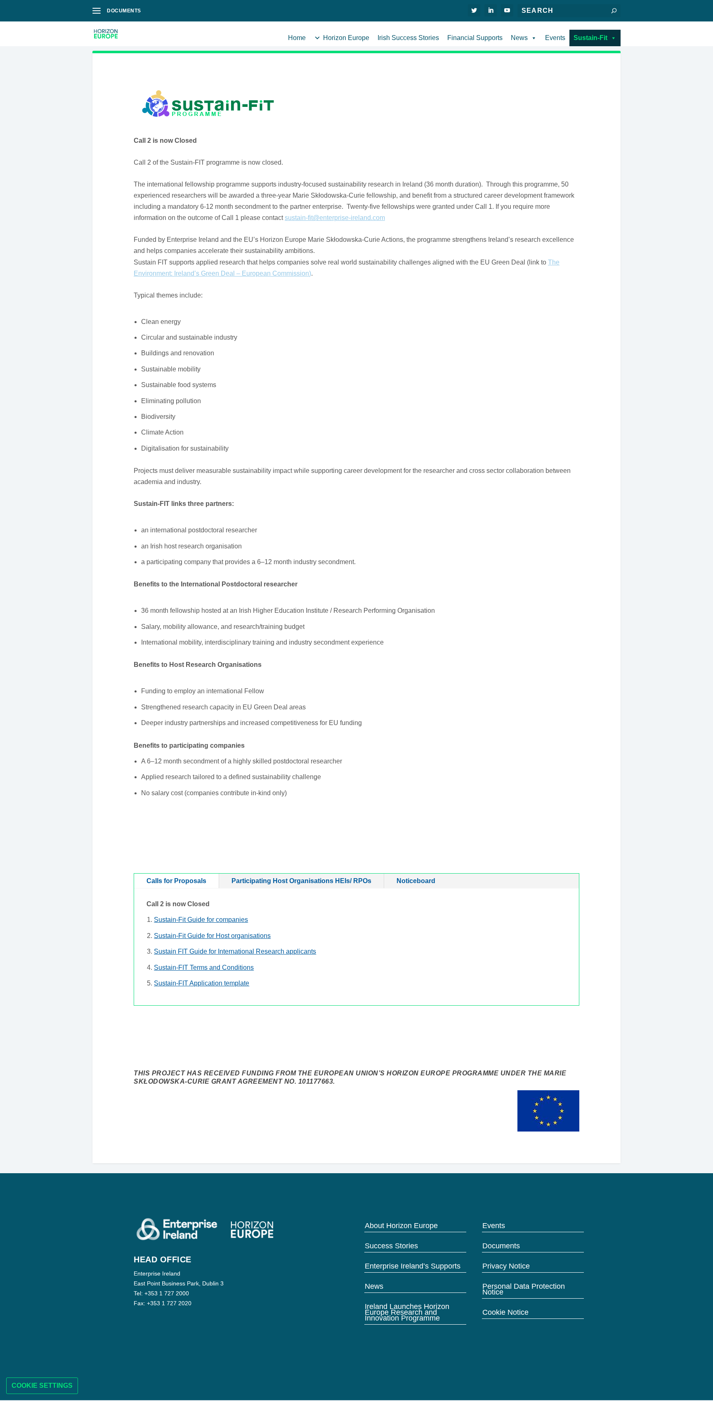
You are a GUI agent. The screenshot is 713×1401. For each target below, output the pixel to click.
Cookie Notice (505, 1311)
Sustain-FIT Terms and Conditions (204, 967)
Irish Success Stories (408, 37)
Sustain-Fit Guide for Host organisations (212, 935)
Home (297, 37)
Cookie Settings (42, 1385)
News (519, 37)
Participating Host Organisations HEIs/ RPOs (301, 880)
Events (555, 37)
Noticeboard (416, 880)
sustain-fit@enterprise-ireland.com (335, 217)
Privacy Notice (506, 1265)
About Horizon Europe (401, 1225)
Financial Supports (475, 37)
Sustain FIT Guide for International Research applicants (235, 951)
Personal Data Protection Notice (523, 1288)
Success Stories (391, 1245)
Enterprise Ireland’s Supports (412, 1265)
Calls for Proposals (176, 880)
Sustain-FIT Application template (201, 983)
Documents (501, 1245)
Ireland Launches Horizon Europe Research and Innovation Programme (407, 1311)
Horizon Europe (346, 37)
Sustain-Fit (590, 37)
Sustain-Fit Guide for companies (201, 919)
